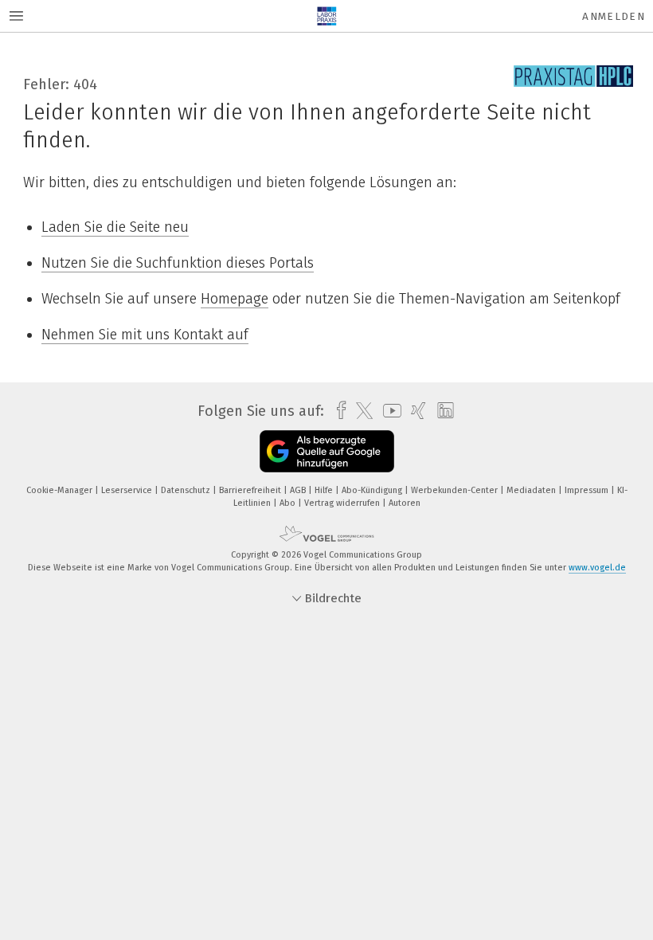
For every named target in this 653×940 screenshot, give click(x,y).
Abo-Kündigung (373, 490)
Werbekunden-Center (455, 490)
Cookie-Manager (60, 490)
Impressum (588, 490)
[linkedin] (442, 411)
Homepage (234, 298)
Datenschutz (187, 490)
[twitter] (360, 411)
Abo (289, 503)
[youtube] (388, 411)
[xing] (414, 411)
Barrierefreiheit (251, 490)
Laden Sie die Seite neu (115, 227)
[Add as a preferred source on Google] (327, 451)
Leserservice (127, 490)
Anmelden (613, 16)
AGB (299, 490)
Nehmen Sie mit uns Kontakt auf (144, 334)
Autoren (404, 503)
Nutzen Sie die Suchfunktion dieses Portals (177, 263)
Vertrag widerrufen (343, 503)
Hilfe (325, 490)
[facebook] (337, 410)
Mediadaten (532, 490)
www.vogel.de (597, 567)
